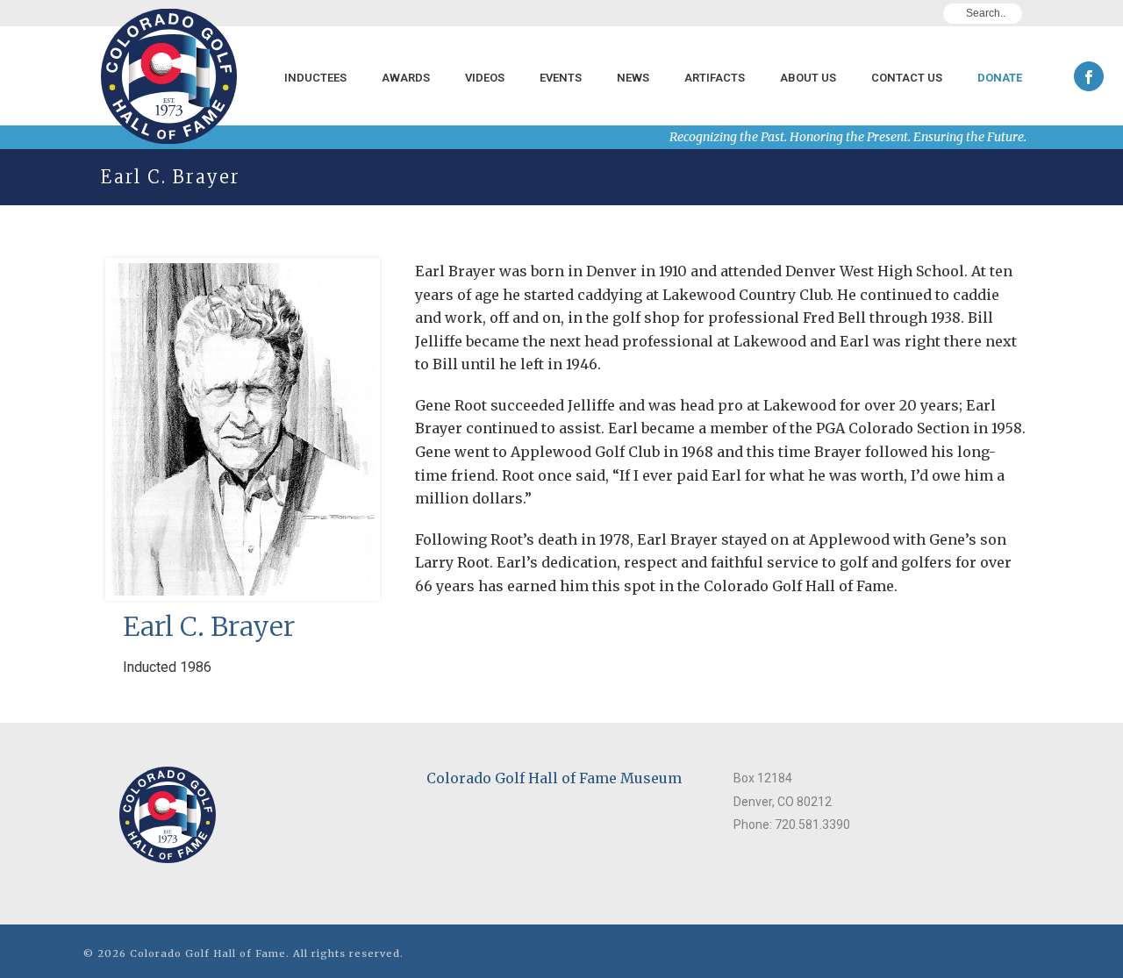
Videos (484, 77)
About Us (808, 77)
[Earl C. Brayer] (242, 464)
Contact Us (906, 77)
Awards (406, 77)
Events (561, 77)
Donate (999, 77)
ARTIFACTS (714, 77)
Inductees (315, 77)
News (633, 77)
